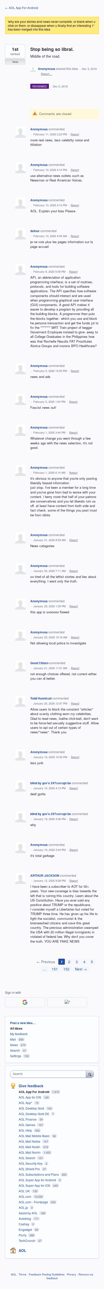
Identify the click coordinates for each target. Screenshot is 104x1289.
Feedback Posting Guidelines (47, 1274)
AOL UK (25, 1191)
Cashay (24, 1224)
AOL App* (26, 1103)
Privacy (71, 1274)
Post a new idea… (23, 1023)
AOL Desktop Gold (32, 1108)
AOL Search (27, 1158)
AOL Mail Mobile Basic (34, 1136)
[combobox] (49, 1074)
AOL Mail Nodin (30, 1147)
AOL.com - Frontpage (34, 1202)
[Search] (90, 1073)
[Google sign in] (25, 1002)
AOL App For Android (34, 1091)
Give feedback (31, 1085)
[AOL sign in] (67, 1002)
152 (66, 968)
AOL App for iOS (30, 1097)
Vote (15, 62)
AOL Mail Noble (30, 1141)
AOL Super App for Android (38, 1180)
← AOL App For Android (21, 8)
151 (55, 968)
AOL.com (25, 1196)
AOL (22, 1250)
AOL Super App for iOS (35, 1185)
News (14, 1045)
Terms (23, 1274)
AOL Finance (28, 1119)
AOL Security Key (31, 1163)
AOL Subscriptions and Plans (39, 1174)
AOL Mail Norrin (30, 1152)
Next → (81, 968)
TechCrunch (27, 1240)
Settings (15, 1056)
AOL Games (27, 1125)
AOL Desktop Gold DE (34, 1114)
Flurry (23, 1235)
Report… (46, 74)
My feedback (19, 1034)
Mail (13, 1039)
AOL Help (26, 1130)
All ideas (16, 1028)
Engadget (26, 1229)
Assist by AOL (28, 1213)
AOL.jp (24, 1207)
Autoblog (25, 1218)
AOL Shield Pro (30, 1169)
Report (75, 134)
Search (15, 1050)
